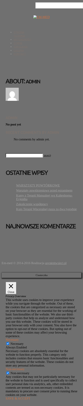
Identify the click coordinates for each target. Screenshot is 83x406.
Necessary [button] (12, 339)
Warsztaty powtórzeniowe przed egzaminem (44, 190)
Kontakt (20, 54)
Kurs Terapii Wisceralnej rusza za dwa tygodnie (46, 209)
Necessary (17, 343)
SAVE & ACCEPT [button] (18, 398)
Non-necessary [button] (15, 369)
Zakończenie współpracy (32, 204)
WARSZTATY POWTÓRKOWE (38, 185)
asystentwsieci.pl (55, 263)
